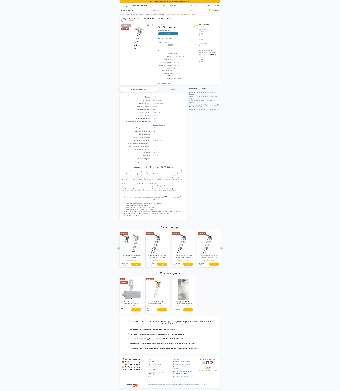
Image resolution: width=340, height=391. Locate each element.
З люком (155, 125)
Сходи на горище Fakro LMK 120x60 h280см (131, 256)
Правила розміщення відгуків (182, 371)
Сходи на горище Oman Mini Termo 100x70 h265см (203, 101)
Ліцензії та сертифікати (180, 376)
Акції (164, 5)
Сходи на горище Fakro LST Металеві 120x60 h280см (157, 256)
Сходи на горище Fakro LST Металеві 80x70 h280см (209, 256)
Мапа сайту (176, 359)
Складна (162, 125)
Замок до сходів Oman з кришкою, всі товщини (131, 302)
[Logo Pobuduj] (125, 5)
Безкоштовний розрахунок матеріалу (156, 373)
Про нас (150, 359)
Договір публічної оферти (181, 362)
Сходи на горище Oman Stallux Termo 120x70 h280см (204, 97)
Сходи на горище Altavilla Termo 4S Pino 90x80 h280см (183, 302)
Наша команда (152, 369)
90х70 (165, 45)
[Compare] (148, 25)
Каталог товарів (127, 10)
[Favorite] (152, 25)
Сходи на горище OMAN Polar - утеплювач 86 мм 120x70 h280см (204, 106)
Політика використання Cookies (180, 368)
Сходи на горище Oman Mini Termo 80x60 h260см (202, 93)
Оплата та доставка (154, 364)
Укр (215, 5)
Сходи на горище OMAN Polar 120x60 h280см (204, 109)
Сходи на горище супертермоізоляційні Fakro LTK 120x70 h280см (157, 302)
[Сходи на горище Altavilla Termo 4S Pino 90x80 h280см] (183, 288)
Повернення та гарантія (155, 367)
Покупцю (172, 5)
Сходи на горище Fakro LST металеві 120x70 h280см (183, 256)
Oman (176, 53)
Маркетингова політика (180, 374)
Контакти (151, 362)
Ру (218, 5)
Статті (150, 379)
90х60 (160, 45)
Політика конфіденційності (181, 364)
